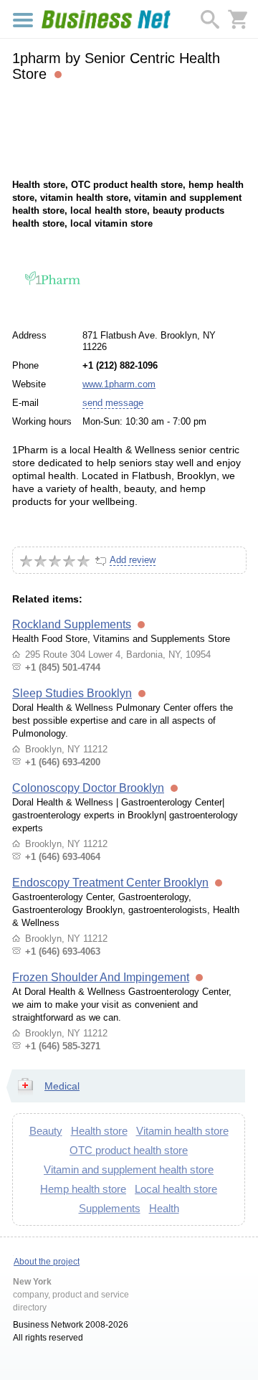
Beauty (45, 1131)
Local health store (176, 1189)
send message (112, 402)
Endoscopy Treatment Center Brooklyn (110, 882)
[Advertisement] (128, 128)
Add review (133, 559)
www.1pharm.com (119, 384)
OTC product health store (129, 1150)
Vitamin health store (182, 1131)
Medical (62, 1086)
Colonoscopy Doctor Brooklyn (88, 788)
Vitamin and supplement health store (129, 1169)
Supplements (109, 1208)
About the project (47, 1262)
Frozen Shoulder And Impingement (100, 977)
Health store (99, 1131)
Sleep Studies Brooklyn (72, 693)
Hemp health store (83, 1189)
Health (164, 1208)
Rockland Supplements (71, 624)
